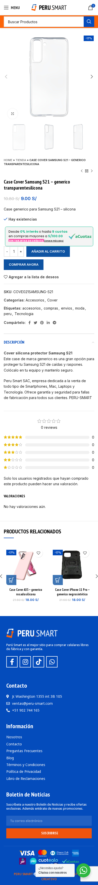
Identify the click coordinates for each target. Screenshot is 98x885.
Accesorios (35, 300)
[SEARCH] (89, 21)
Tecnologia (24, 314)
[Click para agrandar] (13, 114)
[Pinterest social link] (42, 322)
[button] (11, 580)
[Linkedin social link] (48, 322)
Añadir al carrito (48, 251)
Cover (52, 300)
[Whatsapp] (52, 661)
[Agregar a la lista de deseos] (38, 552)
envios (66, 308)
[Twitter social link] (35, 322)
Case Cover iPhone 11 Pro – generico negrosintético (72, 592)
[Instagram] (25, 661)
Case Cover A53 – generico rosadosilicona (25, 592)
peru (8, 314)
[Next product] (91, 171)
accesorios (31, 308)
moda (79, 308)
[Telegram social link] (54, 322)
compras (51, 308)
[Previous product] (81, 171)
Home (8, 160)
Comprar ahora (23, 264)
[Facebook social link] (29, 322)
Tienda (21, 160)
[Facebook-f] (12, 661)
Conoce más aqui (54, 240)
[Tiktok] (38, 661)
